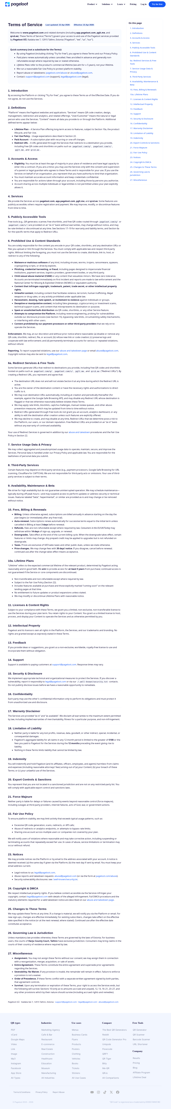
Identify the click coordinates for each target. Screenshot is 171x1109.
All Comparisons (110, 1077)
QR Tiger (106, 1058)
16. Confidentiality (138, 123)
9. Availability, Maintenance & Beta (144, 83)
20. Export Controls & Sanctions (144, 142)
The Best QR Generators (114, 1030)
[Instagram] (98, 1092)
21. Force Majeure (138, 147)
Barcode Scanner (141, 1039)
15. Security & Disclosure (141, 118)
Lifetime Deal (139, 1077)
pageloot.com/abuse (56, 72)
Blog (135, 1067)
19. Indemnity (136, 138)
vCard (14, 1034)
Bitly (104, 1063)
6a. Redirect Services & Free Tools (143, 62)
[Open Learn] (124, 4)
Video (14, 1044)
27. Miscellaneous (138, 180)
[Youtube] (92, 1092)
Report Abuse (59, 1092)
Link (13, 1049)
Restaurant (46, 1039)
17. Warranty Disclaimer (141, 128)
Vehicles (76, 1058)
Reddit (105, 1034)
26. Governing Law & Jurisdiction (140, 173)
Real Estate (47, 1049)
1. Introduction (137, 28)
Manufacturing (48, 1073)
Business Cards (79, 1034)
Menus (75, 1030)
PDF (13, 1030)
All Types (15, 1077)
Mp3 (13, 1058)
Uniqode (106, 1044)
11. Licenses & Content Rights (144, 99)
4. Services (135, 42)
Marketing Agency (50, 1030)
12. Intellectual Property (141, 104)
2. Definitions (136, 33)
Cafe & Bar (46, 1034)
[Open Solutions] (112, 4)
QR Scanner (139, 1034)
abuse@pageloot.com (81, 72)
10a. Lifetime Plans (139, 94)
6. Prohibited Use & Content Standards (143, 54)
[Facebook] (117, 1092)
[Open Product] (96, 4)
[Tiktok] (105, 1092)
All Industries (47, 1077)
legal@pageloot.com (71, 76)
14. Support (135, 113)
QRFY (105, 1053)
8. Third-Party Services (140, 76)
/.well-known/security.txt (65, 879)
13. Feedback (136, 109)
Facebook (16, 1068)
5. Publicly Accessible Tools (142, 47)
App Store (16, 1073)
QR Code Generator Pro (114, 1039)
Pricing (136, 1063)
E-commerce (47, 1044)
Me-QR (105, 1068)
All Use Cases (79, 1077)
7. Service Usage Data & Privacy (141, 70)
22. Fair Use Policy (138, 152)
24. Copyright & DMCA (140, 162)
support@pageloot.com (38, 76)
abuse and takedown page (73, 350)
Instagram (16, 1063)
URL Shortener (140, 1044)
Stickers (76, 1073)
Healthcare (46, 1058)
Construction (48, 1053)
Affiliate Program (141, 1072)
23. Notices (135, 157)
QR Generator (140, 1030)
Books (75, 1063)
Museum (45, 1068)
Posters (75, 1049)
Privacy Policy (41, 1092)
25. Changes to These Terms (143, 167)
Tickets (75, 1068)
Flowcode (107, 1049)
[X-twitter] (111, 1092)
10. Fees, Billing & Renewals (143, 89)
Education (46, 1063)
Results (136, 1058)
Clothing (76, 1053)
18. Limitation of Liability (141, 133)
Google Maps (17, 1039)
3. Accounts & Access (139, 38)
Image (14, 1053)
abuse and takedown (79, 432)
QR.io (105, 1073)
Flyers (75, 1039)
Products (76, 1044)
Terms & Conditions (21, 1092)
